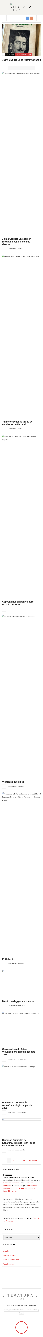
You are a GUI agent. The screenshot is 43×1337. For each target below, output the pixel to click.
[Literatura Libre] (21, 7)
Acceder (6, 1251)
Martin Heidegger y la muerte (18, 1001)
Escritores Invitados (23, 54)
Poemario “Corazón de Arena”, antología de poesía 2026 (17, 1105)
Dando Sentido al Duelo (17, 1005)
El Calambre (9, 959)
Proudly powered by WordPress (13, 1310)
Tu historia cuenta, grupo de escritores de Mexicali (17, 423)
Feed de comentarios (11, 1260)
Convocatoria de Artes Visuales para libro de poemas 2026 (18, 1052)
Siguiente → (34, 1160)
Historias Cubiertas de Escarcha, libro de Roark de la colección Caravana (18, 1143)
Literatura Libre (21, 1297)
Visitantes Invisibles (13, 781)
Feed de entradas (9, 1255)
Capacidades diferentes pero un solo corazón (17, 603)
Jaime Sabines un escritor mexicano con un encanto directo (16, 241)
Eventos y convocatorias (18, 1059)
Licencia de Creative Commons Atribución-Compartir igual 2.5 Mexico (20, 1188)
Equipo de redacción (11, 1183)
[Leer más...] (4, 249)
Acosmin (21, 1313)
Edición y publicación (17, 1150)
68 (24, 1160)
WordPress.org (8, 1264)
